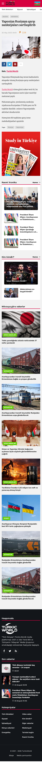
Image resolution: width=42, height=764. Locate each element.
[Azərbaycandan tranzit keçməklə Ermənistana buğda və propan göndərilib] (21, 361)
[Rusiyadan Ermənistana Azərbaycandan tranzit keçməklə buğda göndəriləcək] (21, 580)
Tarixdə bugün (28, 732)
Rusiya (5, 16)
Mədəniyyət (27, 728)
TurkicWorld (12, 71)
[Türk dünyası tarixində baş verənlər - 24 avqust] (6, 668)
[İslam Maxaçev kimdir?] (21, 273)
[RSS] (15, 651)
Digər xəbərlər (27, 723)
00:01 (16, 671)
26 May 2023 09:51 (9, 33)
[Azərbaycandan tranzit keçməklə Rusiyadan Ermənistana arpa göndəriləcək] (21, 397)
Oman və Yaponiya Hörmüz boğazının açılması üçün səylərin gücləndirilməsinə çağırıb (19, 451)
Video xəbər (27, 714)
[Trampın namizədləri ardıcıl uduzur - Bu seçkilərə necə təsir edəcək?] (6, 680)
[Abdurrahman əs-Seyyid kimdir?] (11, 293)
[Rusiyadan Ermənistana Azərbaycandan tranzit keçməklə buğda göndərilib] (21, 544)
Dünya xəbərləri (10, 335)
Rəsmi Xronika (28, 737)
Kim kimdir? (27, 719)
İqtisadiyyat (8, 371)
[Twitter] (10, 651)
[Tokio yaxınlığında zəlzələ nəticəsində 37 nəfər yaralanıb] (21, 324)
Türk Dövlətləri (8, 714)
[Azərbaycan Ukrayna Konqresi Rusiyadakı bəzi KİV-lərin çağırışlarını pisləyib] (21, 508)
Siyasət (6, 518)
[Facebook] (4, 651)
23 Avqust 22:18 (20, 685)
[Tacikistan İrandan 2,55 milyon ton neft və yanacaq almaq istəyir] (21, 472)
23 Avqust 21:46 (20, 701)
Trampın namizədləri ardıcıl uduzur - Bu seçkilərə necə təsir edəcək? (26, 679)
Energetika (6, 732)
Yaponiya (14, 16)
